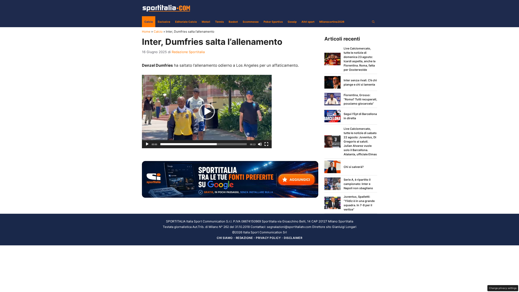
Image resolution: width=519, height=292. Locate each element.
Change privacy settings (503, 288)
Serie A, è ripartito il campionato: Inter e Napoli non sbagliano (358, 184)
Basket (233, 21)
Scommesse (251, 21)
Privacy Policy (268, 237)
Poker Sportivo (273, 21)
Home (146, 31)
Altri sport (307, 21)
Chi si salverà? (354, 167)
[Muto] (260, 144)
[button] (373, 21)
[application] (207, 111)
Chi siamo (225, 237)
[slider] (203, 144)
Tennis (219, 21)
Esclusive (164, 21)
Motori (206, 21)
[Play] (147, 144)
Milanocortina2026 (331, 21)
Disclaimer (293, 237)
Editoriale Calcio (186, 21)
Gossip (292, 21)
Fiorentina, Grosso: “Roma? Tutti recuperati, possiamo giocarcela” (360, 99)
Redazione (244, 237)
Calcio (148, 21)
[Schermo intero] (266, 144)
